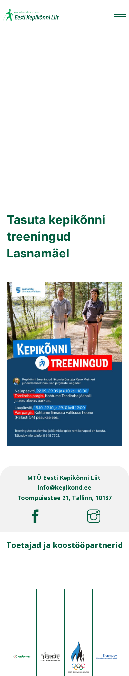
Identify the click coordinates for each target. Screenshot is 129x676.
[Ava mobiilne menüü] (120, 16)
